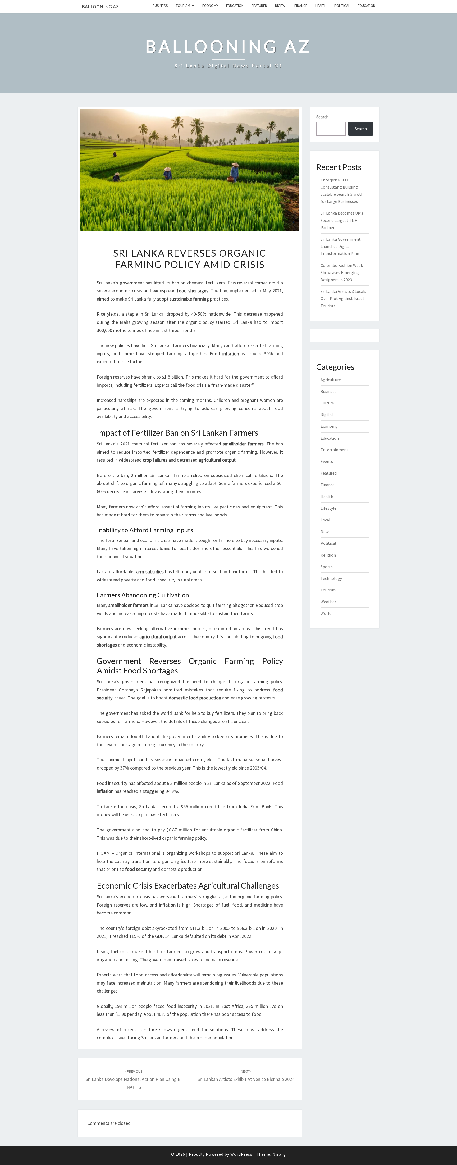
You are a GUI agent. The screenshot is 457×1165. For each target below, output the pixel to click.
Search (322, 116)
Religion (328, 555)
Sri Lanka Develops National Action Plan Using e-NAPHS (134, 1079)
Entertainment (334, 449)
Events (327, 461)
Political (342, 5)
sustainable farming (189, 299)
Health (320, 5)
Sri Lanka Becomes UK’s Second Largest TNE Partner (342, 220)
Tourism (183, 5)
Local (325, 519)
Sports (327, 566)
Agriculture (331, 379)
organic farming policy (258, 682)
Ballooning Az (100, 6)
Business (160, 5)
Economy (210, 5)
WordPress (241, 1154)
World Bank (171, 713)
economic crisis (126, 291)
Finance (300, 5)
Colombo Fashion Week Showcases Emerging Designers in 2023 (342, 272)
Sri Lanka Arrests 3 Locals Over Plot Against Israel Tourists (343, 298)
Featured (259, 5)
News (325, 531)
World (326, 613)
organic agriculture (177, 861)
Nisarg (279, 1154)
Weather (328, 601)
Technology (331, 578)
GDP (159, 936)
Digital (280, 5)
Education (235, 5)
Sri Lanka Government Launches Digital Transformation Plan (341, 246)
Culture (327, 403)
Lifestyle (328, 508)
